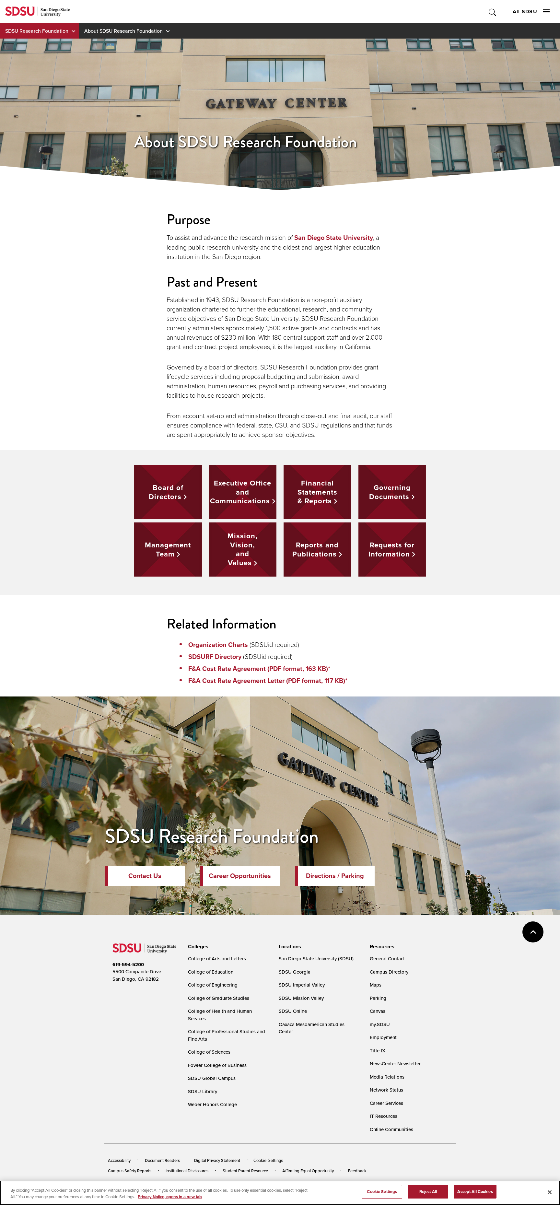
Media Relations (387, 1076)
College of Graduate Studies (218, 998)
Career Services (386, 1103)
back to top (532, 931)
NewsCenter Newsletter (395, 1063)
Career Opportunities (240, 876)
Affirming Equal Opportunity (308, 1171)
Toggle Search (492, 11)
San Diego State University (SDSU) (316, 958)
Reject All (428, 1191)
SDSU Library (202, 1091)
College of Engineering (213, 984)
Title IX (377, 1050)
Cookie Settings (268, 1160)
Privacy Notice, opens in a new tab (170, 1197)
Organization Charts (218, 644)
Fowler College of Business (217, 1065)
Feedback (357, 1171)
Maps (375, 984)
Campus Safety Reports (129, 1171)
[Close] (549, 1192)
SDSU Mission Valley (301, 998)
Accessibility (119, 1160)
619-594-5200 (128, 964)
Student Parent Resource (245, 1171)
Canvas (377, 1011)
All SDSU (525, 11)
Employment (383, 1037)
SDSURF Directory (214, 656)
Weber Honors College (212, 1104)
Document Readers (162, 1160)
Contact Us (144, 876)
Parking (378, 998)
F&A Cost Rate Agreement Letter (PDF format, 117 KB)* (267, 680)
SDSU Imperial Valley (302, 984)
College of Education (210, 971)
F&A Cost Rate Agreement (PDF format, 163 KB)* (259, 668)
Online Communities (391, 1129)
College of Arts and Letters (217, 958)
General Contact (387, 958)
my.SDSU (380, 1024)
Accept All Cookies (475, 1191)
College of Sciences (209, 1051)
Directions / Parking (335, 876)
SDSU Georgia (294, 971)
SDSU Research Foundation (36, 30)
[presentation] (197, 947)
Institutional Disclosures (187, 1171)
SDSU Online (293, 1011)
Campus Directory (389, 971)
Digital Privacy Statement (217, 1160)
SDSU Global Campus (212, 1078)
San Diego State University (333, 237)
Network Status (386, 1089)
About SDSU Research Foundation (123, 30)
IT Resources (383, 1116)
